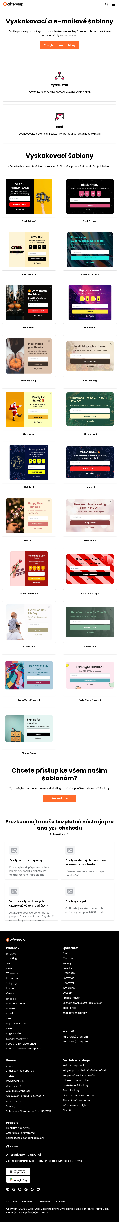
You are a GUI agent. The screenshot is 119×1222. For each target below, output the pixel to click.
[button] (29, 196)
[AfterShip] (14, 4)
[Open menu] (113, 4)
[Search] (106, 4)
